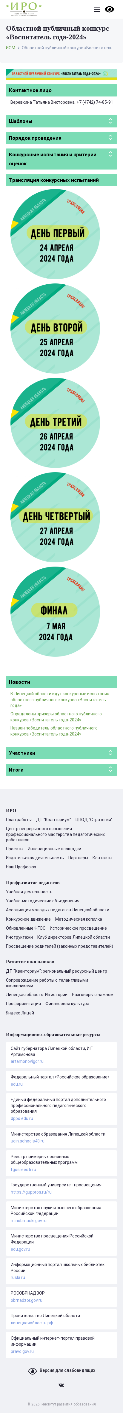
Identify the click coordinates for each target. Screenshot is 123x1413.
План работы (19, 819)
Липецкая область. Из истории (36, 994)
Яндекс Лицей (20, 1013)
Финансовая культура (67, 1003)
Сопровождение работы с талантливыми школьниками (47, 983)
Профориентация (23, 1003)
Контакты (102, 857)
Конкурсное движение (28, 919)
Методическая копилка (78, 919)
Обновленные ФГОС (25, 928)
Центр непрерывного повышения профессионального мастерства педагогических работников (55, 834)
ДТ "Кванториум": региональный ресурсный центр (56, 971)
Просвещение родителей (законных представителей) (59, 946)
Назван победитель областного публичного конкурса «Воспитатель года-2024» (54, 731)
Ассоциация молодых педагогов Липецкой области (57, 909)
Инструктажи (19, 937)
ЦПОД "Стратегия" (94, 819)
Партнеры (78, 857)
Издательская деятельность (35, 857)
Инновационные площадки (54, 848)
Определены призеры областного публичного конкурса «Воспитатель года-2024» (56, 716)
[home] (24, 9)
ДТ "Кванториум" (53, 819)
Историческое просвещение (78, 928)
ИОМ (10, 47)
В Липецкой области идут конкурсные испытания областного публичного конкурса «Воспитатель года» (59, 699)
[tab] (61, 90)
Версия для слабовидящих (67, 1370)
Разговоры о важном (92, 994)
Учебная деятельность (29, 891)
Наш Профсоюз (21, 866)
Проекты (14, 848)
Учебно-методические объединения (42, 900)
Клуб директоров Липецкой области (73, 937)
